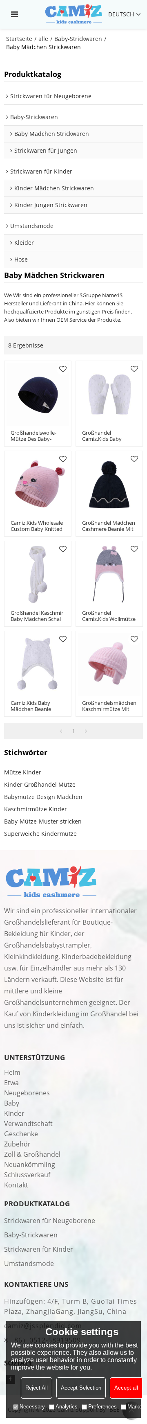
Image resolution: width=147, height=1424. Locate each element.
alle (43, 39)
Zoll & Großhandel (32, 1154)
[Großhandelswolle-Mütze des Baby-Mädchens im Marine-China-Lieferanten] (38, 394)
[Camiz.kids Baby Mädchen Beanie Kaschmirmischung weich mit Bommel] (38, 664)
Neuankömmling (29, 1164)
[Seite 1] (61, 731)
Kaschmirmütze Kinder (35, 809)
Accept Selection (81, 1388)
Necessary (32, 1407)
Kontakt (16, 1184)
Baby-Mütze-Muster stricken (43, 821)
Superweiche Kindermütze (40, 833)
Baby (11, 1103)
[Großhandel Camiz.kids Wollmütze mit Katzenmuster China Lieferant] (109, 574)
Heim (12, 1072)
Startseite (19, 39)
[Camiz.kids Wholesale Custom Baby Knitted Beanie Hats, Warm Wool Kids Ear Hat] (38, 484)
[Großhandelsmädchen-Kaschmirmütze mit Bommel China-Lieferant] (109, 664)
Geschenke (21, 1133)
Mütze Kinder (22, 772)
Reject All (36, 1388)
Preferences (102, 1407)
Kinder (14, 1113)
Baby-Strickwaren (78, 39)
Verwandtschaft (28, 1123)
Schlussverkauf (27, 1174)
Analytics (67, 1407)
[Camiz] (73, 14)
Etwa (11, 1082)
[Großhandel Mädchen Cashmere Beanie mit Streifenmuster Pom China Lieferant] (109, 484)
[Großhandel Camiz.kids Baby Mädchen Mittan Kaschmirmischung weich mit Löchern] (109, 394)
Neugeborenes (27, 1092)
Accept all (126, 1388)
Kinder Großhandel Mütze (40, 784)
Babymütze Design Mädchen (43, 797)
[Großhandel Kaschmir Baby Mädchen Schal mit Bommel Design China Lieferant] (38, 574)
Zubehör (17, 1144)
